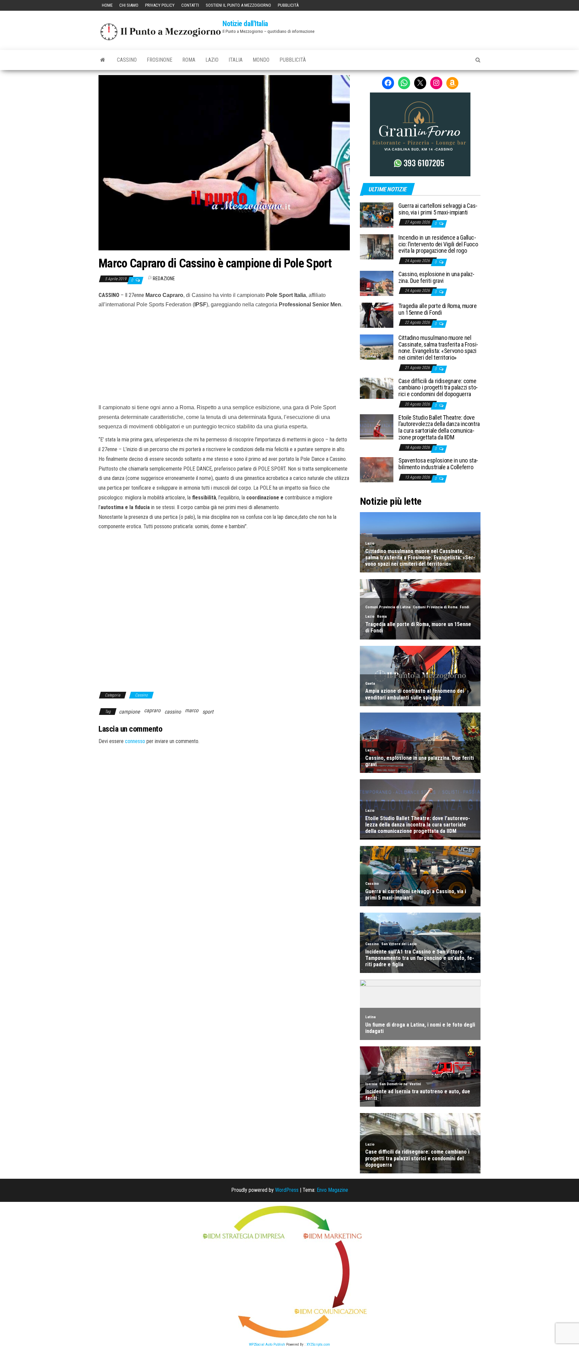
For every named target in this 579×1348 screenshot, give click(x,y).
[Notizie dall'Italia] (102, 60)
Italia (236, 60)
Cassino (127, 60)
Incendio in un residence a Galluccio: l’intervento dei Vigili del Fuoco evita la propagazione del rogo (438, 244)
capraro (152, 710)
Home (107, 5)
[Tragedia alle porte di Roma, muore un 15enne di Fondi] (376, 315)
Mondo (261, 60)
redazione (164, 278)
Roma (188, 60)
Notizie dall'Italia (245, 23)
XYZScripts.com (318, 1344)
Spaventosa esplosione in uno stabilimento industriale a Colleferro (438, 464)
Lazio (211, 60)
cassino (173, 712)
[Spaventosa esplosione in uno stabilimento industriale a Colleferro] (376, 469)
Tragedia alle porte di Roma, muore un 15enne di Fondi (437, 309)
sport (207, 712)
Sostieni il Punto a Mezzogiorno (238, 5)
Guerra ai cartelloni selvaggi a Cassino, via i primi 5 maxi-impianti (437, 209)
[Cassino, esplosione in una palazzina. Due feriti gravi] (376, 283)
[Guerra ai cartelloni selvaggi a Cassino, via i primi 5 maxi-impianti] (376, 214)
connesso (135, 741)
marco (191, 710)
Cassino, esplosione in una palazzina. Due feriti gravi (436, 277)
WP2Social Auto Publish (267, 1344)
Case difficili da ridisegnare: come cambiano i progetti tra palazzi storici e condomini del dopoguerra (438, 387)
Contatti (190, 5)
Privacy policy (160, 5)
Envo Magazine (332, 1190)
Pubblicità (288, 5)
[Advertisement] (224, 355)
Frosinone (159, 60)
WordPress (287, 1190)
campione (129, 712)
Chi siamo (128, 5)
